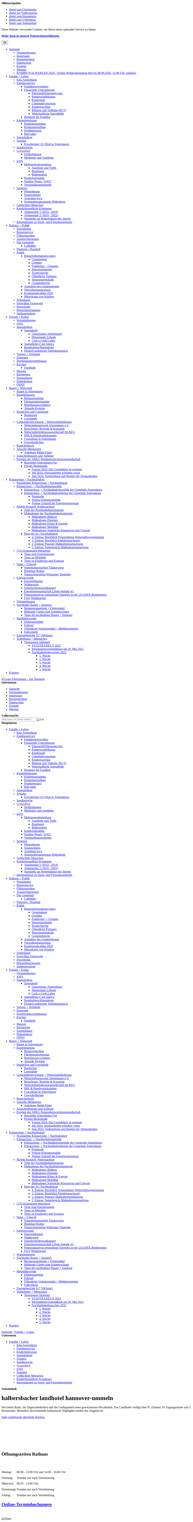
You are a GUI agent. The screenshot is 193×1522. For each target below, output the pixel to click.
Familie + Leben (19, 76)
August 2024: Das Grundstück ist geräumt (57, 469)
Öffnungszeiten (26, 235)
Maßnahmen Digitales (45, 520)
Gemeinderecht (41, 283)
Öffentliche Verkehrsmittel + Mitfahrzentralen (51, 628)
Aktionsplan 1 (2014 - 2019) (41, 211)
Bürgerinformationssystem (39, 255)
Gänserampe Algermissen (47, 333)
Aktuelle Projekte (34, 408)
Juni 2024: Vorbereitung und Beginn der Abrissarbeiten (64, 476)
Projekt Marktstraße (35, 466)
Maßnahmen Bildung (44, 516)
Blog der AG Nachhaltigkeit (41, 533)
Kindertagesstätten (35, 123)
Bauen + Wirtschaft (20, 388)
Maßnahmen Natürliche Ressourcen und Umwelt (61, 530)
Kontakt (21, 66)
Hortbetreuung (32, 130)
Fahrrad (28, 625)
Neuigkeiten (24, 228)
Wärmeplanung (26, 601)
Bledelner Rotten (34, 571)
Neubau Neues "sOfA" (38, 181)
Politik (20, 252)
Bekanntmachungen (28, 310)
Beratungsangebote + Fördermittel (44, 608)
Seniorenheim (32, 195)
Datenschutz (24, 62)
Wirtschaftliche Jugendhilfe (48, 113)
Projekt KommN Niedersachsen (35, 506)
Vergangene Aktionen (37, 642)
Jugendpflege (24, 137)
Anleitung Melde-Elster (38, 452)
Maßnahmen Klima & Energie (50, 523)
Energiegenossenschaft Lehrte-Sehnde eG (49, 591)
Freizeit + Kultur (19, 316)
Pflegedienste (32, 191)
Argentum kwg (33, 198)
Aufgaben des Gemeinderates (41, 286)
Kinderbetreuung (27, 120)
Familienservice (26, 83)
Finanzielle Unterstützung (39, 89)
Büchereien (23, 374)
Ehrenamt (22, 357)
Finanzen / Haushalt (28, 249)
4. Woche (45, 665)
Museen (21, 371)
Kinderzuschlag (41, 106)
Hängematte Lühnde (44, 337)
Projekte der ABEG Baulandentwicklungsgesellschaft (48, 459)
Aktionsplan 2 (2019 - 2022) (41, 215)
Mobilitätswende (26, 618)
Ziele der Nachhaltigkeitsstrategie (44, 510)
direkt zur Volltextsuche (23, 12)
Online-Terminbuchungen (27, 1504)
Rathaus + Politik (19, 225)
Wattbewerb (31, 584)
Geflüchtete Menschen (30, 205)
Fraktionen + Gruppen (45, 266)
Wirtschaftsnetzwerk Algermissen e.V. (46, 425)
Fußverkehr (31, 632)
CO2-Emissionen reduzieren (33, 550)
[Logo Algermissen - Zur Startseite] (23, 679)
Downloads (23, 306)
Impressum (23, 56)
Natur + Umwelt (26, 564)
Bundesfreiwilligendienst (39, 347)
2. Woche (45, 659)
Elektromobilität (33, 621)
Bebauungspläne (34, 398)
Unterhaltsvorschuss (44, 103)
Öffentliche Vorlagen (44, 276)
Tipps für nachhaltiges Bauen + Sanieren (48, 615)
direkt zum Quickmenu (22, 9)
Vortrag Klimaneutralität (46, 499)
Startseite (14, 49)
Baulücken (30, 415)
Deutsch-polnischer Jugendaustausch (46, 350)
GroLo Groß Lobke (43, 340)
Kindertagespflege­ (35, 127)
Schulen (21, 140)
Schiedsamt (23, 300)
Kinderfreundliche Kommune (34, 208)
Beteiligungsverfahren (37, 405)
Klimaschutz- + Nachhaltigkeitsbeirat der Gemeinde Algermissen (62, 493)
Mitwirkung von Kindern (39, 296)
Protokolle (38, 496)
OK (5, 42)
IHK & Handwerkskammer (40, 435)
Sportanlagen (24, 377)
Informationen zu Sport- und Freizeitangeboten (44, 222)
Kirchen (21, 364)
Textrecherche (40, 272)
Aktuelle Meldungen (29, 449)
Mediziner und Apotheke (39, 157)
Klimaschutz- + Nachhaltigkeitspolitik (39, 486)
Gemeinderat (39, 259)
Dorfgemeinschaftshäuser (32, 361)
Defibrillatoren (32, 154)
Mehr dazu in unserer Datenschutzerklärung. (31, 35)
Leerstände (30, 418)
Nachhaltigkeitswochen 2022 (49, 652)
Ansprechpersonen (28, 239)
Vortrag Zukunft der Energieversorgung (55, 503)
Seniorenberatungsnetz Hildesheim (44, 201)
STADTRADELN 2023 (46, 645)
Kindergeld (38, 100)
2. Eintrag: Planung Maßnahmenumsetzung (57, 543)
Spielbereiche (25, 147)
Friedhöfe (30, 367)
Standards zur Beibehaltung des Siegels (47, 218)
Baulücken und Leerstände (32, 411)
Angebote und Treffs (44, 167)
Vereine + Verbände (28, 354)
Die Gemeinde (25, 242)
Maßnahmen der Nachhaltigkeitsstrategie (48, 513)
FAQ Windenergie (35, 598)
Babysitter (30, 134)
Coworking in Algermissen (40, 438)
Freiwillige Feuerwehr (30, 303)
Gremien (37, 262)
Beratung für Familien (37, 117)
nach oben (22, 1417)
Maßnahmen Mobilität (45, 527)
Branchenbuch (25, 445)
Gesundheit (23, 150)
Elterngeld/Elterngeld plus (47, 93)
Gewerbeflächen (34, 442)
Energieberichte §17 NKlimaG (35, 635)
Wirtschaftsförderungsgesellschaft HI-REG (49, 432)
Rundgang (38, 171)
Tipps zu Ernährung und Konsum (44, 560)
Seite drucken (36, 1417)
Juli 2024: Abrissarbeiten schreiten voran (56, 472)
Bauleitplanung (26, 394)
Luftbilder (30, 245)
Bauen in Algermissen (30, 391)
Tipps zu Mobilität (35, 557)
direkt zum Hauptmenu (22, 16)
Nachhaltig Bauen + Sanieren (34, 604)
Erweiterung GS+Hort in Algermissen (46, 144)
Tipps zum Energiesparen (39, 554)
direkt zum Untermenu (22, 19)
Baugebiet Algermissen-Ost (40, 462)
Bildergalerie (39, 174)
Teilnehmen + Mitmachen (32, 638)
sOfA (20, 161)
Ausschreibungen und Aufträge (35, 455)
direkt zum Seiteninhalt (22, 23)
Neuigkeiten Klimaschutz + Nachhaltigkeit (42, 482)
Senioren (22, 188)
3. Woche (45, 662)
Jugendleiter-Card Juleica (39, 344)
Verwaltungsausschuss (37, 289)
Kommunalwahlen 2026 (38, 293)
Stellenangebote (26, 313)
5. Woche (45, 669)
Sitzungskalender (42, 269)
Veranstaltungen (26, 52)
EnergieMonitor (33, 581)
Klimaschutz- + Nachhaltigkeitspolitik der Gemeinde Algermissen (63, 489)
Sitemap (21, 69)
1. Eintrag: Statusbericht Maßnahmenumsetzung (60, 547)
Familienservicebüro (36, 86)
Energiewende (25, 577)
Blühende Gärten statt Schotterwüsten (46, 611)
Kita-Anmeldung (27, 79)
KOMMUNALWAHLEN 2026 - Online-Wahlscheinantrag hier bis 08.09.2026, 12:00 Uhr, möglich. (76, 73)
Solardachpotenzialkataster (40, 588)
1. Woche (45, 655)
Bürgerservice (25, 232)
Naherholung (24, 381)
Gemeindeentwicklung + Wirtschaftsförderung (44, 422)
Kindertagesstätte (34, 178)
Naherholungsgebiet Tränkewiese (44, 567)
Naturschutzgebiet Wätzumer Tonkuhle (47, 574)
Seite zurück (9, 1417)
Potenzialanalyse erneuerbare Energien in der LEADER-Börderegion (65, 594)
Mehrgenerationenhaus (37, 164)
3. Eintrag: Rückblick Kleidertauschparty (56, 540)
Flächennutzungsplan (36, 401)
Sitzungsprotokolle (43, 279)
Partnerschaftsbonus (43, 96)
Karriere (14, 672)
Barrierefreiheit (25, 59)
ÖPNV (21, 384)
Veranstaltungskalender (38, 184)
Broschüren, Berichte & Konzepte (44, 428)
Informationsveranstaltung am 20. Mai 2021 (58, 649)
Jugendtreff (31, 330)
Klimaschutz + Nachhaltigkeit (26, 479)
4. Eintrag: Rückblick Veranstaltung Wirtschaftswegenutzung (68, 537)
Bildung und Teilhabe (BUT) (49, 110)
